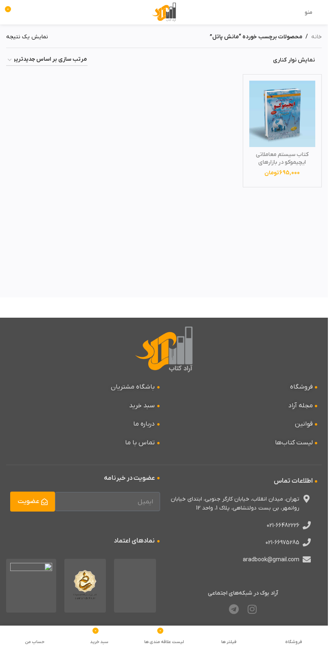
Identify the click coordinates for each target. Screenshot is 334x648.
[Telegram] (234, 609)
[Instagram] (252, 609)
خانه (316, 37)
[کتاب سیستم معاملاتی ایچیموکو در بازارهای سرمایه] (282, 114)
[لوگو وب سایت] (164, 12)
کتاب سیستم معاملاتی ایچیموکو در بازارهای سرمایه (282, 162)
